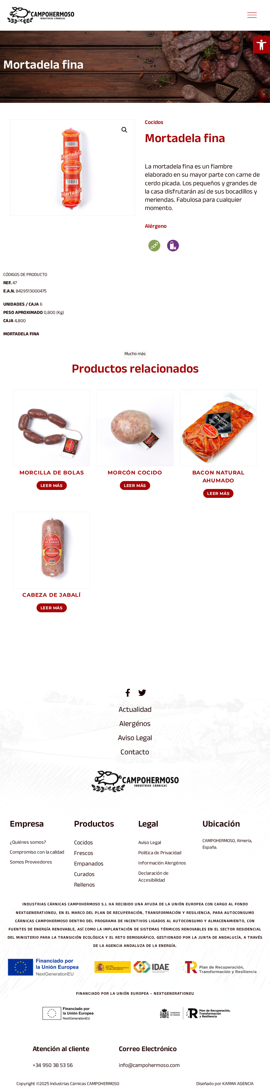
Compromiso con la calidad (37, 853)
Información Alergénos (162, 864)
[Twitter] (142, 693)
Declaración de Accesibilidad (153, 877)
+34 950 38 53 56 (53, 1066)
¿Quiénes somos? (28, 843)
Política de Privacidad (159, 853)
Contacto (135, 753)
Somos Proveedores (31, 863)
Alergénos (134, 724)
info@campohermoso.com (149, 1066)
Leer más (51, 485)
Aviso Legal (135, 739)
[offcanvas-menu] (251, 15)
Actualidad (135, 710)
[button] (261, 44)
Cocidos (154, 123)
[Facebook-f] (128, 693)
